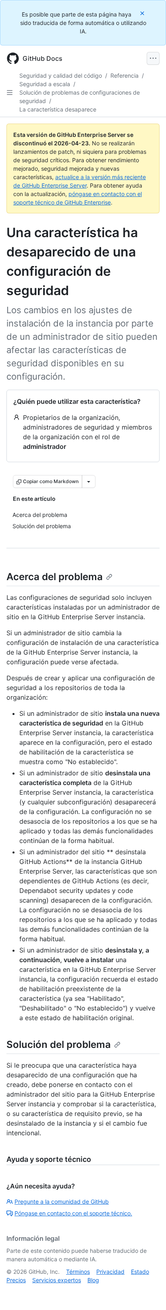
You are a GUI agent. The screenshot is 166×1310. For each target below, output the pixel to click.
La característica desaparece (57, 109)
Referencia (124, 75)
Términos (78, 1271)
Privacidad (110, 1271)
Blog (93, 1280)
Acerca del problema (54, 577)
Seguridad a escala (44, 84)
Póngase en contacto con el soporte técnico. (73, 1213)
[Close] (143, 13)
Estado (140, 1271)
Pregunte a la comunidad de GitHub (62, 1201)
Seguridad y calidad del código (60, 75)
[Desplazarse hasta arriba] (148, 1292)
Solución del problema (58, 1044)
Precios (16, 1280)
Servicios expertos (56, 1280)
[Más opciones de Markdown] (88, 481)
